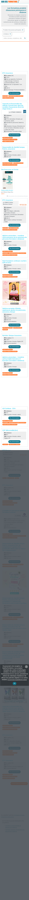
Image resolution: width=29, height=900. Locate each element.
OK (14, 683)
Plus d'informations (14, 93)
